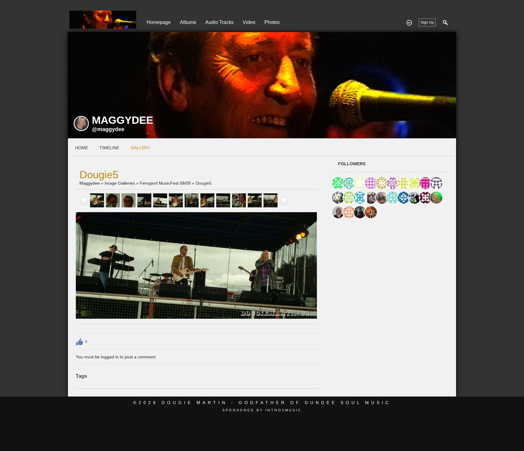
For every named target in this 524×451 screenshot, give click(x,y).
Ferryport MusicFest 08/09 (165, 183)
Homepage (159, 22)
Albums (188, 22)
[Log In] (409, 22)
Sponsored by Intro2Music (262, 410)
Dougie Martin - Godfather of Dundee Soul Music (276, 402)
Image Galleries (120, 183)
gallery (140, 147)
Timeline (109, 147)
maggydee (89, 183)
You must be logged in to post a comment (116, 356)
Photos (272, 22)
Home (81, 147)
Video (249, 22)
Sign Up (427, 22)
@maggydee (108, 129)
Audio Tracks (219, 22)
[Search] (445, 22)
